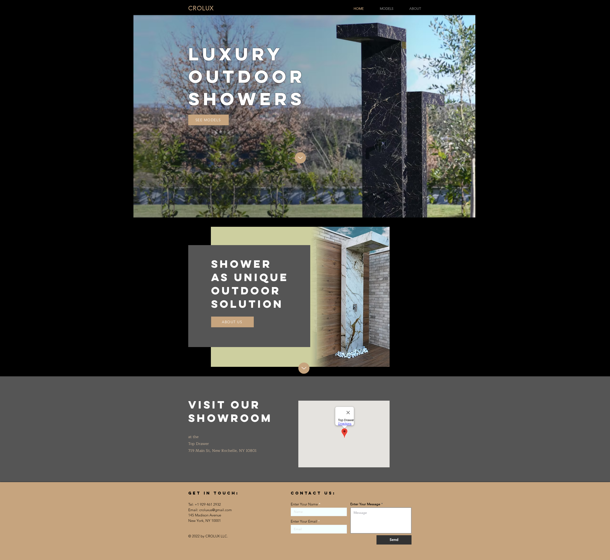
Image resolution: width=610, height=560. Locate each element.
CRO (201, 8)
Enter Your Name (304, 504)
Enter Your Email (304, 521)
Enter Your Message (365, 504)
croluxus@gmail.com (215, 510)
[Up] (300, 157)
